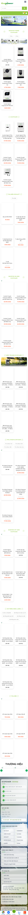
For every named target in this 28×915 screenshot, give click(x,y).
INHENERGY (20, 830)
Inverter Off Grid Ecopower (14, 530)
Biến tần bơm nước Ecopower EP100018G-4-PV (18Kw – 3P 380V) (7, 427)
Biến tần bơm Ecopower (14, 355)
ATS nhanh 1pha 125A (7, 733)
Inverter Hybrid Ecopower (14, 31)
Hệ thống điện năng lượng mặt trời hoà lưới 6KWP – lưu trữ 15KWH (20, 639)
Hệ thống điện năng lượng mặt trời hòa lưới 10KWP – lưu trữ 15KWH (7, 639)
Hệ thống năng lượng (14, 609)
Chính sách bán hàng (9, 854)
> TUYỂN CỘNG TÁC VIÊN (7, 899)
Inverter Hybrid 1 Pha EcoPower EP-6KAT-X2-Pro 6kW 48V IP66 (20, 137)
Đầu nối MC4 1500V (7, 216)
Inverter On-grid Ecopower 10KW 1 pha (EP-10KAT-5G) (7, 181)
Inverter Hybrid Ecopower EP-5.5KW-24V (21, 83)
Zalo (19, 914)
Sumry (18, 843)
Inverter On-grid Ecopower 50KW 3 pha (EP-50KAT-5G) (7, 342)
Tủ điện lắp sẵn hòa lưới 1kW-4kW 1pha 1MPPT (7, 240)
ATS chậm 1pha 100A (7, 714)
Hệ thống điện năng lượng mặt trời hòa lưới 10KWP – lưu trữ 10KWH (7, 683)
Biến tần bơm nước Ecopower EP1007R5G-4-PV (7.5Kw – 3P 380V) (7, 383)
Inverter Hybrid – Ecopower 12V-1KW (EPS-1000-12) (7, 551)
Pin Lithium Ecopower (14, 439)
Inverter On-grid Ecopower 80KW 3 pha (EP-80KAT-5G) (7, 320)
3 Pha (17, 36)
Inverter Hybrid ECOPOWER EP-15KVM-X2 (7, 61)
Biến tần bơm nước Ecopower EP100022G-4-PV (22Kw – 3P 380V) (20, 405)
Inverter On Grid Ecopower (14, 277)
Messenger (9, 914)
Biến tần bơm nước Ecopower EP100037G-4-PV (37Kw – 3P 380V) (20, 383)
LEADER (6, 843)
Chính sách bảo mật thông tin (11, 860)
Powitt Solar (20, 840)
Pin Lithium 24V (19, 443)
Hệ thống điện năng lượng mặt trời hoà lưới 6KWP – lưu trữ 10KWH (7, 661)
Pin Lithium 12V (8, 443)
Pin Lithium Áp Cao (19, 447)
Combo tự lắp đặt (6, 612)
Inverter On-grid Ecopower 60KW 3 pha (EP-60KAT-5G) (20, 320)
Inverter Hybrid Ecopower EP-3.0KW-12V (7, 83)
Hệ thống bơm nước (14, 619)
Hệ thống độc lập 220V (8, 616)
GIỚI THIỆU (6, 875)
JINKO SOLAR (7, 833)
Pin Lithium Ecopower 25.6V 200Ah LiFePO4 (7, 516)
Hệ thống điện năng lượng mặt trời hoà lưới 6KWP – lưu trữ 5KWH (20, 661)
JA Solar (19, 833)
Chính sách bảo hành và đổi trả (11, 857)
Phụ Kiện (14, 198)
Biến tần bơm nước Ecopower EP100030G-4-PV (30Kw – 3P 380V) (7, 405)
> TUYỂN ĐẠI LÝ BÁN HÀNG (8, 901)
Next (25, 20)
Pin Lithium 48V (8, 447)
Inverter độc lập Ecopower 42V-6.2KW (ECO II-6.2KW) (21, 551)
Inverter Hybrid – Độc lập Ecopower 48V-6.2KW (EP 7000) (21, 573)
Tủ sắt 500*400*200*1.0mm (7, 262)
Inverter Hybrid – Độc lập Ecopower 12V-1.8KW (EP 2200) (7, 596)
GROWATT (6, 837)
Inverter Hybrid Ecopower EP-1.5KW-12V (7, 104)
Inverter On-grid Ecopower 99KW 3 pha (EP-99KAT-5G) (20, 159)
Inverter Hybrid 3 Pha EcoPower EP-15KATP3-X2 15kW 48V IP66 (7, 137)
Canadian (19, 837)
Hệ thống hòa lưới (21, 616)
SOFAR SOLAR (7, 840)
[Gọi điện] (14, 911)
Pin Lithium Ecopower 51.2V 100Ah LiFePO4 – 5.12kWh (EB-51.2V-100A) (21, 492)
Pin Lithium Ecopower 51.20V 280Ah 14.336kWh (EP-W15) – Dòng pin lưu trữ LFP (21, 468)
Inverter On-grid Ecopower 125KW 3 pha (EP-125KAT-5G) (7, 159)
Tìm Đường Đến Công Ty (3, 914)
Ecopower (14, 117)
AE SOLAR (6, 830)
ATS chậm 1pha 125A (7, 753)
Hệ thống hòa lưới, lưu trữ (20, 612)
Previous (3, 20)
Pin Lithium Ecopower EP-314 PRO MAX (7, 466)
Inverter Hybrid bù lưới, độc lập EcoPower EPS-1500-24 (7, 573)
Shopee (24, 914)
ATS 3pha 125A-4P (20, 714)
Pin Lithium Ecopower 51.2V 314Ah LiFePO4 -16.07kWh (7, 491)
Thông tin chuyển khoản (9, 864)
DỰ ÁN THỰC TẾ (7, 881)
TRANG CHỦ (6, 878)
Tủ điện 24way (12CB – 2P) (20, 239)
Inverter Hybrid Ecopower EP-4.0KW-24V (21, 61)
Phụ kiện (14, 696)
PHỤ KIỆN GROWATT (14, 194)
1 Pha (11, 36)
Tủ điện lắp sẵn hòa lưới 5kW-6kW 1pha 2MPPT (20, 218)
